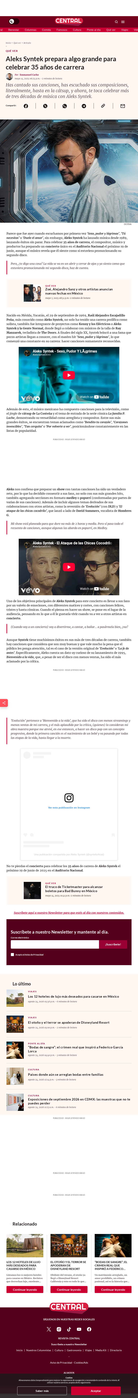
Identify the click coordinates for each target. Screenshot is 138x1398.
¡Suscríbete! (113, 944)
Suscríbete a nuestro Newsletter (69, 1344)
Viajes (124, 29)
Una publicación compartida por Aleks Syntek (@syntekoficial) (69, 854)
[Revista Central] (69, 22)
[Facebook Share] (26, 106)
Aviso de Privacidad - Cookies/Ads (69, 1362)
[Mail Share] (122, 106)
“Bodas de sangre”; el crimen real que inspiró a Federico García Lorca (75, 1049)
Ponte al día (94, 29)
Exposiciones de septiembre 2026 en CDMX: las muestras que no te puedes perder (79, 1101)
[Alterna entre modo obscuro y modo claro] (14, 21)
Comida (46, 29)
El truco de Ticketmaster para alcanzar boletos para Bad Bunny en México (74, 889)
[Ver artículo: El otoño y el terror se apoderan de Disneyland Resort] (15, 1024)
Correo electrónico (20, 938)
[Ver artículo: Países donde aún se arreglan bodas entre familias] (15, 1076)
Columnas (30, 29)
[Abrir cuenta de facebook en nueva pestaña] (89, 1328)
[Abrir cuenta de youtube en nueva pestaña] (79, 1328)
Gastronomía (74, 1350)
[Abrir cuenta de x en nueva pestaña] (49, 1328)
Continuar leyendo (25, 1289)
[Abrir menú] (123, 22)
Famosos (62, 29)
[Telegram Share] (84, 106)
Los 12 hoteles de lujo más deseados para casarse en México (73, 996)
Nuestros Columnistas (38, 1350)
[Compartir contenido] (4, 703)
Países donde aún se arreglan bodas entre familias (66, 1074)
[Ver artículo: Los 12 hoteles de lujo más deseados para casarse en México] (15, 998)
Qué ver (111, 29)
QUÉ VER (50, 286)
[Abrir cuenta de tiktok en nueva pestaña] (69, 1328)
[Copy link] (103, 106)
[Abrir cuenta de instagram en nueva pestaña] (59, 1328)
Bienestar (13, 29)
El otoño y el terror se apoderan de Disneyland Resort (68, 1022)
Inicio (8, 42)
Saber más (42, 1390)
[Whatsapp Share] (64, 106)
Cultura (77, 29)
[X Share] (45, 106)
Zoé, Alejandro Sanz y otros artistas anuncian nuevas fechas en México (79, 291)
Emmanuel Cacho (29, 74)
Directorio (116, 1350)
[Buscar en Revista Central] (116, 22)
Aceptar (96, 1390)
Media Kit (100, 1350)
